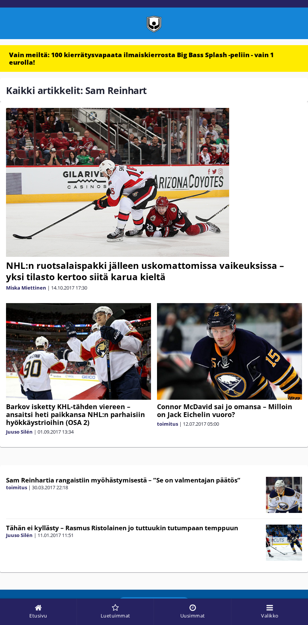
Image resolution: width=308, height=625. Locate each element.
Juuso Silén (19, 431)
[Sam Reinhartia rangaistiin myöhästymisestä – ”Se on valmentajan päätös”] (284, 495)
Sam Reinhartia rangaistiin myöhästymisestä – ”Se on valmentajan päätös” (123, 480)
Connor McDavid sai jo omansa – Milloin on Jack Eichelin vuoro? (224, 410)
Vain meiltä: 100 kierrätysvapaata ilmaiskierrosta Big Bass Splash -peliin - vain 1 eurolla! (141, 58)
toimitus (167, 423)
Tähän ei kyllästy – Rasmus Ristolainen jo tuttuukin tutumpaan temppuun (122, 527)
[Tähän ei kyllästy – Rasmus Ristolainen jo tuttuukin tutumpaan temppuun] (284, 543)
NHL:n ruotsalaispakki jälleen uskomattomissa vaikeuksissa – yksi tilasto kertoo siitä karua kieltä (145, 271)
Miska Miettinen (26, 287)
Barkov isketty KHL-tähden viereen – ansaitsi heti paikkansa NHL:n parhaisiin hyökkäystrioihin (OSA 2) (75, 414)
